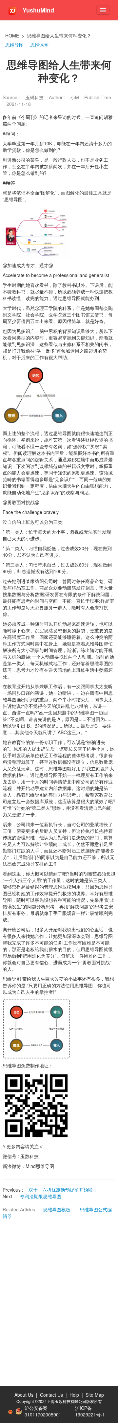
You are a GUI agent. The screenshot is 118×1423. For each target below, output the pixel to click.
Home (12, 35)
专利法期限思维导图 (40, 1196)
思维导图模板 (57, 1209)
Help (74, 1394)
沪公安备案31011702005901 (43, 1411)
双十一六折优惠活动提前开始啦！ (63, 1189)
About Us (23, 1394)
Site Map (95, 1394)
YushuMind (37, 10)
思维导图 (14, 44)
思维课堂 (39, 44)
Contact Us (51, 1394)
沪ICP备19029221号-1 (90, 1411)
